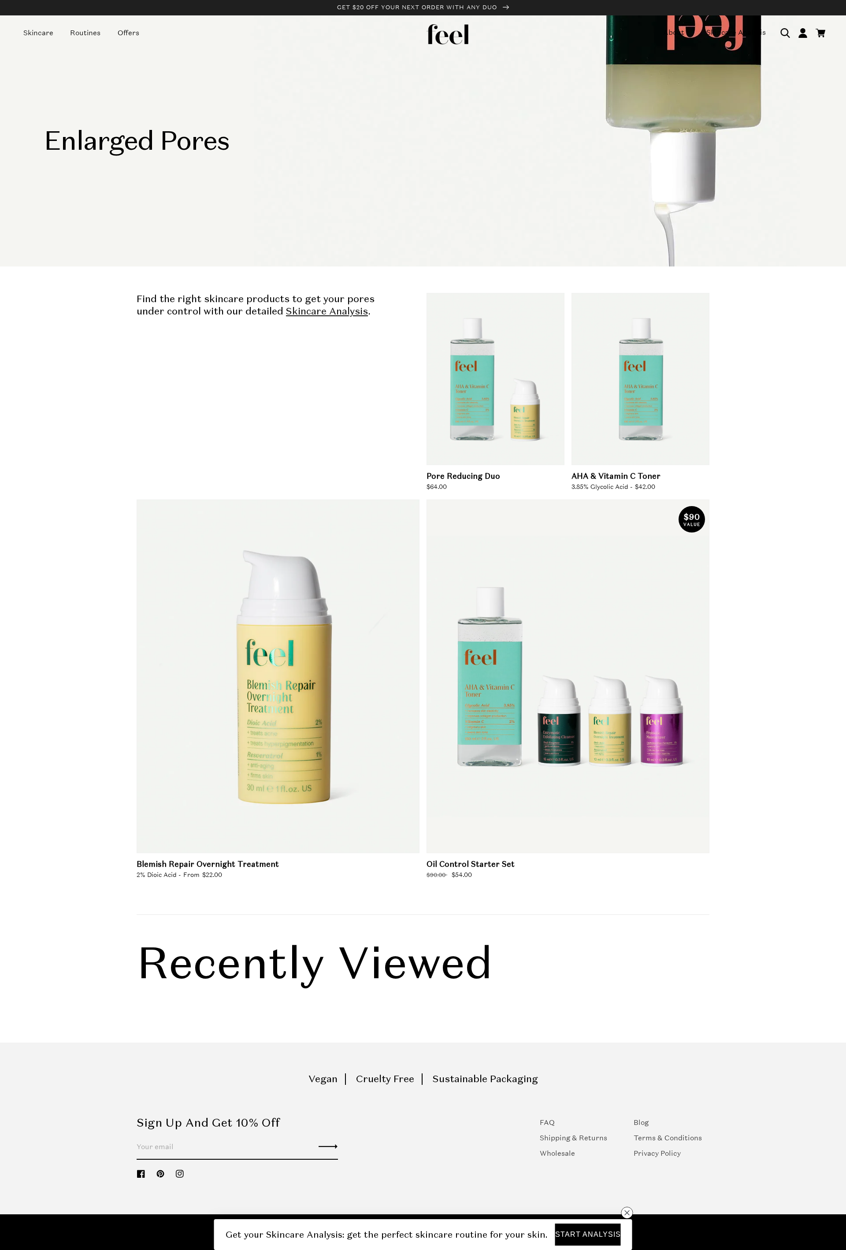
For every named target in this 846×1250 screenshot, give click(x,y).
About (673, 32)
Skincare (38, 32)
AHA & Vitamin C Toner (615, 476)
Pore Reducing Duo (463, 476)
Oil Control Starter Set (471, 864)
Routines (85, 32)
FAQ (547, 1122)
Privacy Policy (657, 1153)
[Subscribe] (328, 1146)
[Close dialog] (626, 1212)
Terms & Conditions (668, 1138)
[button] (785, 33)
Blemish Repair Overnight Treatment (208, 864)
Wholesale (557, 1153)
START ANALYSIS (588, 1234)
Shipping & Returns (573, 1138)
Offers (128, 32)
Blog (641, 1122)
